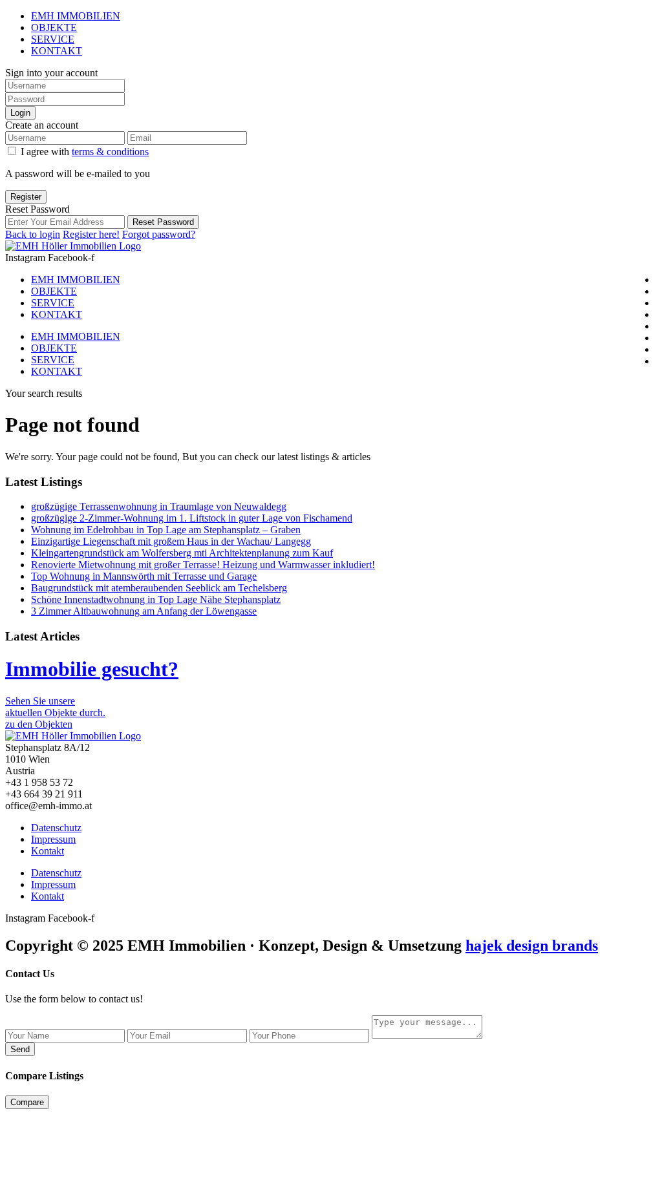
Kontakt (47, 850)
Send (20, 1049)
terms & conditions (110, 151)
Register (25, 197)
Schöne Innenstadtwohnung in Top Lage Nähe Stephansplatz (156, 599)
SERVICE (52, 39)
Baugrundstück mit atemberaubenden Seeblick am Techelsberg (159, 587)
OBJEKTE (54, 27)
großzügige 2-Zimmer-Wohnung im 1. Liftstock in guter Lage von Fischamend (191, 518)
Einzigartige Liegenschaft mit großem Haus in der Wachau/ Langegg (171, 541)
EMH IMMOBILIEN (75, 15)
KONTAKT (56, 50)
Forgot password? (158, 234)
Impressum (53, 839)
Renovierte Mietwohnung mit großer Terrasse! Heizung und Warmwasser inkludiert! (203, 564)
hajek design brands (531, 945)
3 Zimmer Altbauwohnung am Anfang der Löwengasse (144, 611)
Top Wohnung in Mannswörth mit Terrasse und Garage (144, 576)
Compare (27, 1102)
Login (20, 113)
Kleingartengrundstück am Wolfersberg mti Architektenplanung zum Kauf (182, 552)
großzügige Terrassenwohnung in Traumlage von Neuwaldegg (158, 506)
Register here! (91, 234)
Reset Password (163, 222)
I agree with (85, 151)
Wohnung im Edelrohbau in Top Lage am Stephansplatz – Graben (166, 529)
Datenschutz (56, 827)
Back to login (32, 234)
